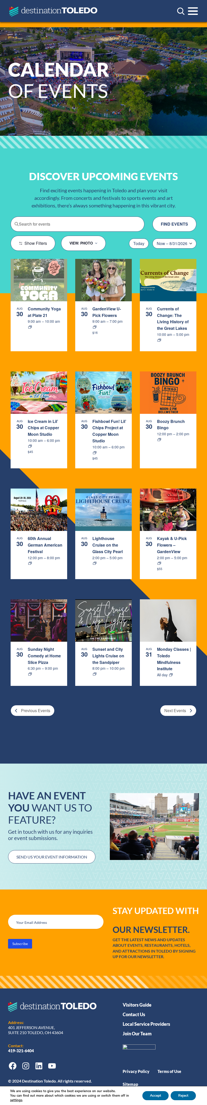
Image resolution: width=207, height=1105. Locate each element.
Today (138, 243)
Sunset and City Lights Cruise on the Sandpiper (108, 655)
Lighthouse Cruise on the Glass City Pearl (107, 544)
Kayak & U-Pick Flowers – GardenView (172, 544)
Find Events (174, 224)
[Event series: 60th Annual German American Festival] (30, 563)
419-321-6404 (21, 1050)
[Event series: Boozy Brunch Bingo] (159, 439)
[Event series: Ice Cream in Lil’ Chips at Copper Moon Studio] (30, 446)
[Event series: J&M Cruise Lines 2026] (94, 563)
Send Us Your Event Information (51, 856)
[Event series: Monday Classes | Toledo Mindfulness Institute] (171, 674)
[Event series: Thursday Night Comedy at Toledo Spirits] (30, 674)
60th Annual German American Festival (45, 544)
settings (16, 1100)
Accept (155, 1095)
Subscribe (20, 943)
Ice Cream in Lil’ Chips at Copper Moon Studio (43, 427)
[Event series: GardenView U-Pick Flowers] (94, 327)
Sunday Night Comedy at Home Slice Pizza (44, 655)
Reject (183, 1095)
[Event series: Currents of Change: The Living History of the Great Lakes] (159, 340)
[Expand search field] (181, 11)
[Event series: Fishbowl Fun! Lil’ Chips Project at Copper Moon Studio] (94, 452)
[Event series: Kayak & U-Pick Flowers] (159, 563)
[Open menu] (193, 11)
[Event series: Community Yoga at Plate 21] (30, 327)
